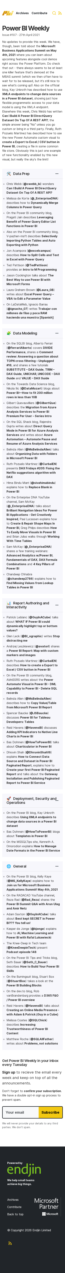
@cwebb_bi (32, 184)
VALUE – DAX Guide (35, 378)
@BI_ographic (32, 636)
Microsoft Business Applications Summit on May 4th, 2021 (29, 50)
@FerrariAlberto (19, 348)
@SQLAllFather (42, 1039)
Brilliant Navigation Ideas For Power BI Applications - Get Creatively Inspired (31, 515)
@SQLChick (37, 1020)
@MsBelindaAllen (38, 449)
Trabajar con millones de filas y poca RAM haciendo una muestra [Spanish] (31, 313)
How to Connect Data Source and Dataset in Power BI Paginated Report (29, 761)
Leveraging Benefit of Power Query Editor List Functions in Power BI (31, 221)
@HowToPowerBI (38, 742)
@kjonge (37, 929)
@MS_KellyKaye (19, 881)
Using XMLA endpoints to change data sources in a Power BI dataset (31, 821)
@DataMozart (31, 388)
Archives (22, 13)
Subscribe (50, 1112)
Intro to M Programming (40, 269)
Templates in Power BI (31, 836)
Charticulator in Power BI (33, 746)
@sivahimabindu (43, 483)
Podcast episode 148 (21, 952)
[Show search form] (54, 13)
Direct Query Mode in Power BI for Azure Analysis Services (32, 430)
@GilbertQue (45, 403)
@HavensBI (33, 727)
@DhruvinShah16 (38, 752)
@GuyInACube (39, 617)
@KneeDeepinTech (21, 947)
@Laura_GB (45, 290)
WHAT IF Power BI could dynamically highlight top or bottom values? (31, 626)
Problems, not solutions (41, 1043)
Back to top (15, 1214)
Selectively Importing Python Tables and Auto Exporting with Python (31, 240)
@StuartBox (16, 981)
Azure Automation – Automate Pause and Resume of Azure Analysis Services (31, 439)
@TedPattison (36, 265)
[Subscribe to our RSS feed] (60, 13)
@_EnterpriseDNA (44, 198)
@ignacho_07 (17, 309)
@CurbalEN (48, 464)
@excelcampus (39, 250)
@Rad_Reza (30, 899)
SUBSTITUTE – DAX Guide (25, 369)
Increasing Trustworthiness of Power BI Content (27, 1029)
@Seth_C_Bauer (35, 962)
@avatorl (42, 646)
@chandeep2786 (20, 578)
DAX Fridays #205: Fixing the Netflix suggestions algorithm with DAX (33, 472)
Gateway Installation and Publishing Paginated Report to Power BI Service (32, 778)
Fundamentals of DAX (21, 560)
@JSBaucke (39, 713)
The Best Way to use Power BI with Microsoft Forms (30, 280)
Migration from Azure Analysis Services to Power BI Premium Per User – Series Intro (31, 411)
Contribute (39, 13)
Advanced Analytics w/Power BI (29, 555)
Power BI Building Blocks (24, 985)
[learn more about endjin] (32, 1170)
